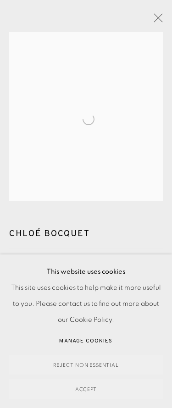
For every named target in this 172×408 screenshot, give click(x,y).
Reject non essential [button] (86, 365)
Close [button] (156, 21)
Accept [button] (86, 389)
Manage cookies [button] (85, 341)
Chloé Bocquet (49, 233)
